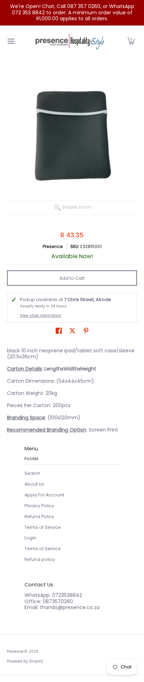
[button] (131, 41)
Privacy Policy (39, 506)
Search (32, 473)
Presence (53, 246)
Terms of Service (42, 527)
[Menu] (10, 41)
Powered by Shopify (25, 661)
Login (30, 538)
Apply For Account (44, 495)
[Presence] (70, 41)
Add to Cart (72, 278)
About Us (34, 484)
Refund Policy (39, 516)
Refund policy (39, 559)
